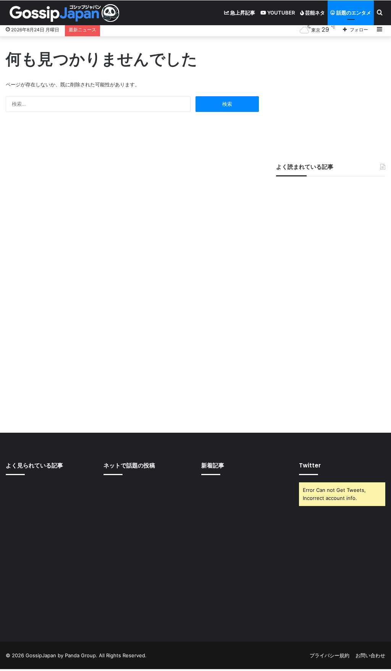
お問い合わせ (370, 655)
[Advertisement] (330, 96)
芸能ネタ (314, 13)
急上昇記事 (242, 13)
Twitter (310, 465)
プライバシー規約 (329, 655)
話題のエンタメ (353, 13)
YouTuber (280, 13)
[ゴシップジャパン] (64, 13)
